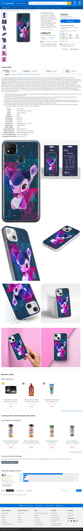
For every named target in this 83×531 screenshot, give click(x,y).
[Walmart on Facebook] (68, 521)
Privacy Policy (54, 515)
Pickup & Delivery (39, 8)
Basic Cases (30, 10)
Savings (19, 8)
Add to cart (70, 21)
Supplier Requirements (7, 524)
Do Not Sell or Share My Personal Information (56, 524)
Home (2, 10)
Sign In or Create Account (27, 505)
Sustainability (5, 522)
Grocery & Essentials (28, 8)
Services (14, 8)
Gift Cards (20, 522)
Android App (70, 515)
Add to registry (75, 49)
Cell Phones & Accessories (10, 10)
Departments (7, 8)
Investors (4, 520)
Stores (19, 515)
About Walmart (5, 513)
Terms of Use (54, 513)
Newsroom (4, 517)
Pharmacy (47, 8)
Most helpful (29, 490)
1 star (21, 481)
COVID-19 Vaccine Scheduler (41, 513)
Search (78, 490)
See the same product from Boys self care (72, 410)
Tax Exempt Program (39, 524)
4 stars (20, 475)
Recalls (36, 517)
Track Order (51, 505)
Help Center (41, 505)
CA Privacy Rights (55, 517)
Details (72, 46)
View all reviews (7, 485)
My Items (59, 8)
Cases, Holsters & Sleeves (22, 10)
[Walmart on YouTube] (74, 521)
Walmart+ (20, 520)
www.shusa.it (54, 41)
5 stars (20, 473)
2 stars (20, 479)
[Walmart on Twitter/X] (71, 521)
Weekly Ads (61, 505)
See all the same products (75, 452)
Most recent (10, 490)
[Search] (69, 3)
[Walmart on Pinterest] (77, 521)
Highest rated (19, 490)
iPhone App (70, 513)
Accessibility (37, 520)
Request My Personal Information (56, 520)
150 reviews (51, 29)
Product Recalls (38, 522)
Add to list (65, 49)
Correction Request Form (10, 462)
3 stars (20, 477)
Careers (53, 8)
